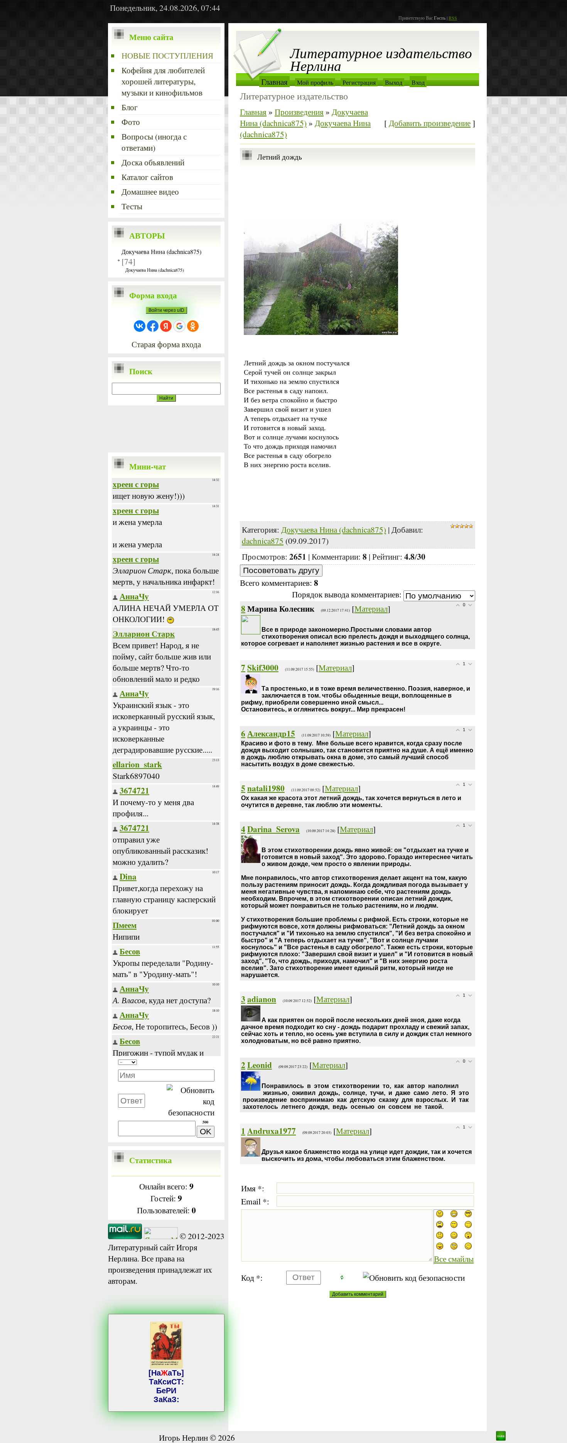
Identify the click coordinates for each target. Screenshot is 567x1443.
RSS (453, 18)
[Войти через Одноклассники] (193, 326)
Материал (371, 608)
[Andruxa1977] (262, 1143)
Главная (274, 81)
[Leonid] (262, 1077)
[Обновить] (202, 1062)
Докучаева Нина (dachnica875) (161, 251)
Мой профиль (315, 82)
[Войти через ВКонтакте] (139, 326)
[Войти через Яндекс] (166, 326)
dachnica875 (263, 540)
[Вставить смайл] (211, 1062)
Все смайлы (454, 1258)
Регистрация (359, 82)
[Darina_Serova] (262, 841)
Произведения (299, 111)
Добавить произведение (430, 122)
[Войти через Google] (179, 326)
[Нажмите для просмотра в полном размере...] (321, 332)
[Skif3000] (262, 679)
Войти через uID (166, 310)
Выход (393, 82)
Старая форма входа (166, 344)
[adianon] (262, 1011)
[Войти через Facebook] (153, 326)
